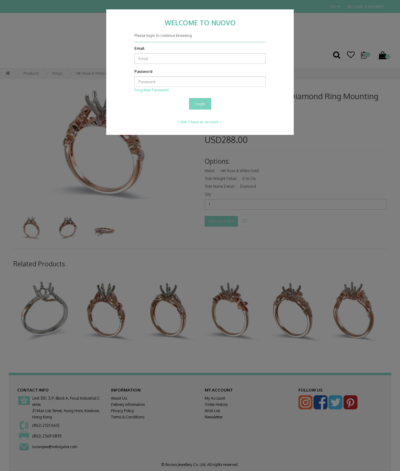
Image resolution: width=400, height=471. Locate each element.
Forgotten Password (151, 90)
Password (143, 71)
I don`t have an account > (200, 122)
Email (139, 48)
